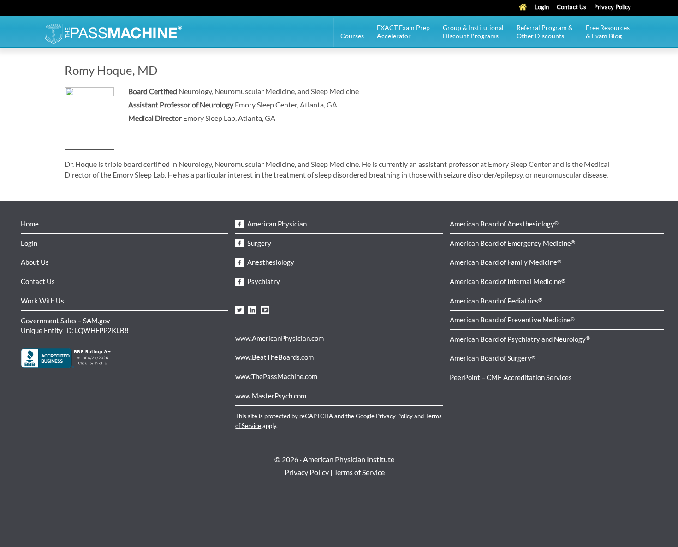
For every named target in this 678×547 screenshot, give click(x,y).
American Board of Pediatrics (496, 301)
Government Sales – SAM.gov (65, 320)
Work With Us (42, 301)
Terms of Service (359, 472)
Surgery (258, 243)
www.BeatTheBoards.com (274, 357)
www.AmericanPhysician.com (279, 338)
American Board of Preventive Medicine (512, 319)
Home (30, 224)
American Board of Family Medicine (505, 262)
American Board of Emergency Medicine (512, 243)
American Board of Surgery (492, 358)
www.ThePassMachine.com (276, 376)
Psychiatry (263, 281)
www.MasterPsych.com (270, 396)
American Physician (276, 224)
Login (29, 243)
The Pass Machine (113, 32)
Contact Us (38, 281)
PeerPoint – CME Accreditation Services (511, 377)
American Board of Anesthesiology (504, 224)
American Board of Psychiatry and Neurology (520, 339)
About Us (35, 262)
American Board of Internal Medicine (507, 281)
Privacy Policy (394, 416)
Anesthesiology (270, 262)
